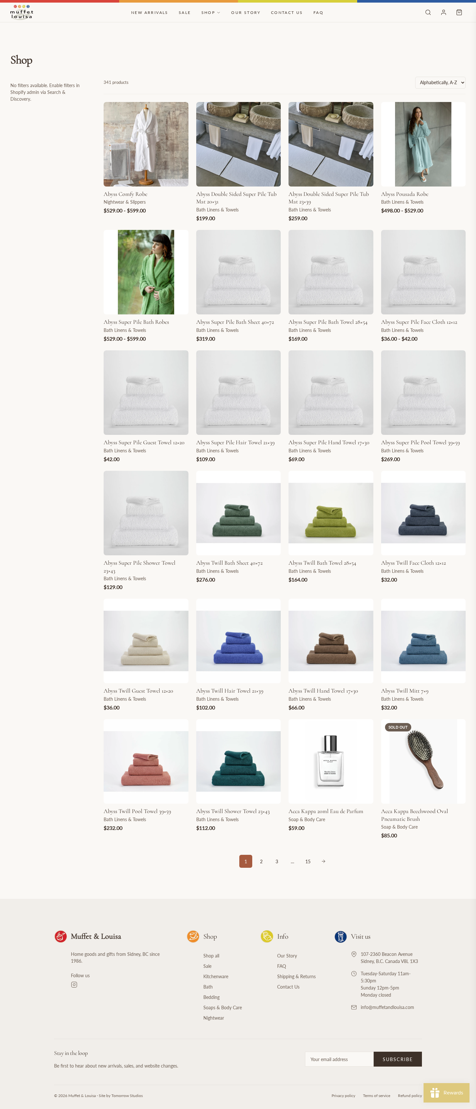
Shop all (211, 955)
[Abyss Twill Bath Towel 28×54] (331, 513)
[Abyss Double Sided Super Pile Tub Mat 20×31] (238, 144)
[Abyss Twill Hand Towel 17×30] (331, 641)
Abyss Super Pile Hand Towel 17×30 (329, 442)
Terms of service (376, 1095)
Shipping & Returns (296, 976)
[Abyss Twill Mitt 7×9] (423, 641)
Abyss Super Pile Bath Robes (136, 321)
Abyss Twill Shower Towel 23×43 (233, 811)
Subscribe (398, 1059)
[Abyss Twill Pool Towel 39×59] (146, 761)
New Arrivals (149, 12)
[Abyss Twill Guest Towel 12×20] (146, 641)
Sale (185, 12)
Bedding (211, 997)
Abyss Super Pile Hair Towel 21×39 (235, 442)
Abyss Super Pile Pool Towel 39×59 (420, 442)
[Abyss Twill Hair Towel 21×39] (238, 641)
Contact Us (287, 12)
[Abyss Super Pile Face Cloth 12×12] (423, 272)
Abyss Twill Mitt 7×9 (404, 690)
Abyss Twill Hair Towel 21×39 (229, 690)
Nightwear (213, 1018)
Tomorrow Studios (127, 1095)
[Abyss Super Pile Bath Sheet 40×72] (238, 272)
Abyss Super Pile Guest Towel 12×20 (144, 442)
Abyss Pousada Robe (404, 194)
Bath (208, 987)
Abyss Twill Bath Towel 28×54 (322, 562)
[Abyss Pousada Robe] (423, 144)
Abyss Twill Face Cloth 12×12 (413, 562)
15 (308, 861)
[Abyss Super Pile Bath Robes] (146, 272)
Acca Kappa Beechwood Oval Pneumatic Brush (414, 815)
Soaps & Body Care (222, 1007)
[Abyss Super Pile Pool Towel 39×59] (423, 392)
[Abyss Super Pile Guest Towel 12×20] (146, 392)
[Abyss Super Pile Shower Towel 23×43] (146, 513)
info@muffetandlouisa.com (387, 1007)
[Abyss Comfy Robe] (146, 144)
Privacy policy (343, 1095)
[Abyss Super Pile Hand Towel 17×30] (331, 392)
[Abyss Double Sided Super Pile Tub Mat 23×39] (331, 144)
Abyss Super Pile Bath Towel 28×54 (328, 321)
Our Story (246, 12)
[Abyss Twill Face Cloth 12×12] (423, 513)
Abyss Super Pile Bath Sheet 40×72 (235, 321)
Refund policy (410, 1095)
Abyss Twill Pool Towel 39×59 (137, 811)
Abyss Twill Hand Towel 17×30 (323, 690)
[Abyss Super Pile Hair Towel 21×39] (238, 392)
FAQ (318, 12)
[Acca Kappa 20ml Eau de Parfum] (331, 761)
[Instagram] (121, 984)
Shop (208, 12)
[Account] (443, 12)
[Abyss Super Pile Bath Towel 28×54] (331, 272)
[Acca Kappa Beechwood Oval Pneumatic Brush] (423, 761)
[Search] (428, 12)
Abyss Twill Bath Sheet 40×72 (229, 562)
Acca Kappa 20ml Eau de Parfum (326, 811)
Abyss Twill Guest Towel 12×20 (138, 690)
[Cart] (459, 12)
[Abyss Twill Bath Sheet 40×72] (238, 513)
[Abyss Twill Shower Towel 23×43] (238, 761)
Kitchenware (215, 976)
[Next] (323, 861)
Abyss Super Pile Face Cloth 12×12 (419, 321)
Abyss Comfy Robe (125, 194)
